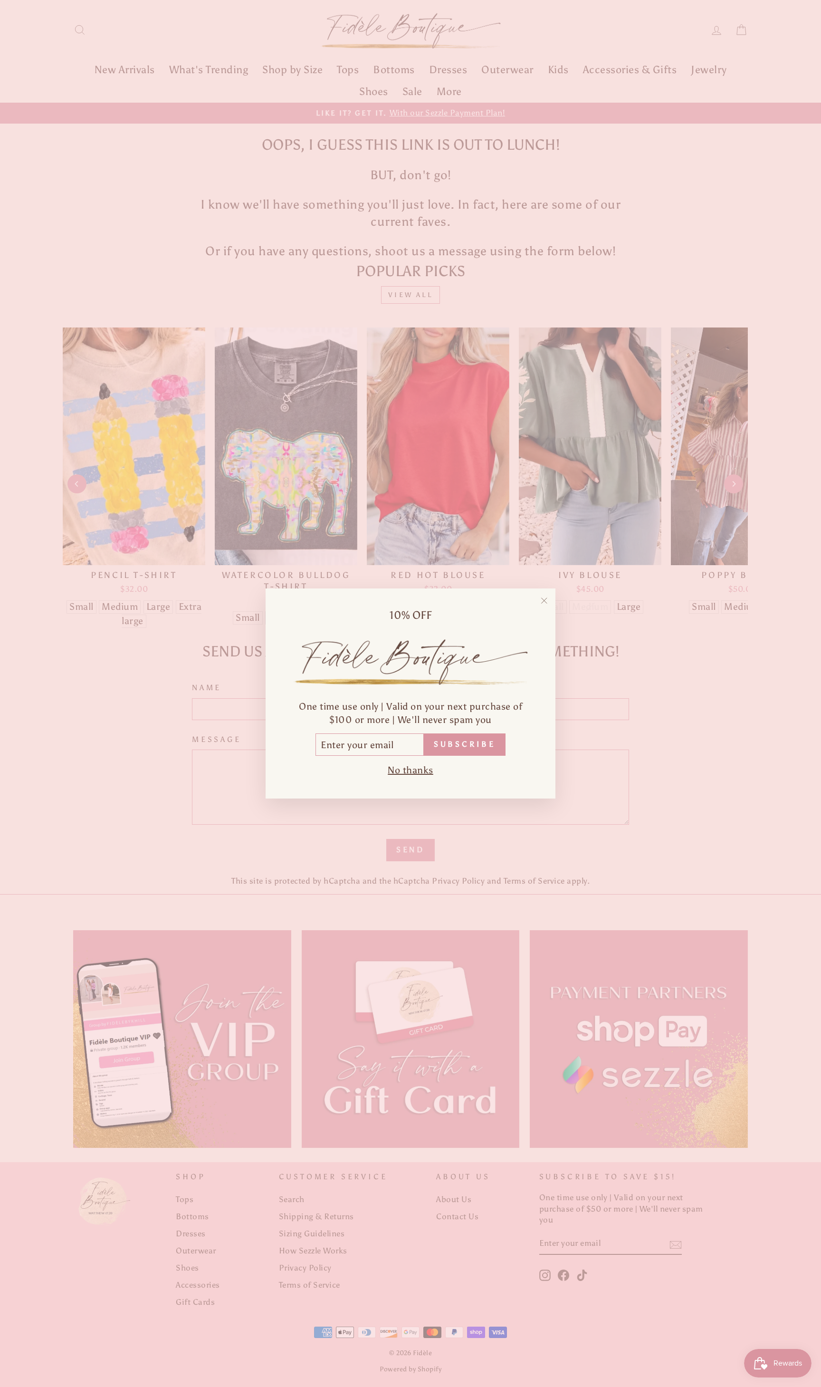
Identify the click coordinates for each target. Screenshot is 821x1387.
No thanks (410, 770)
